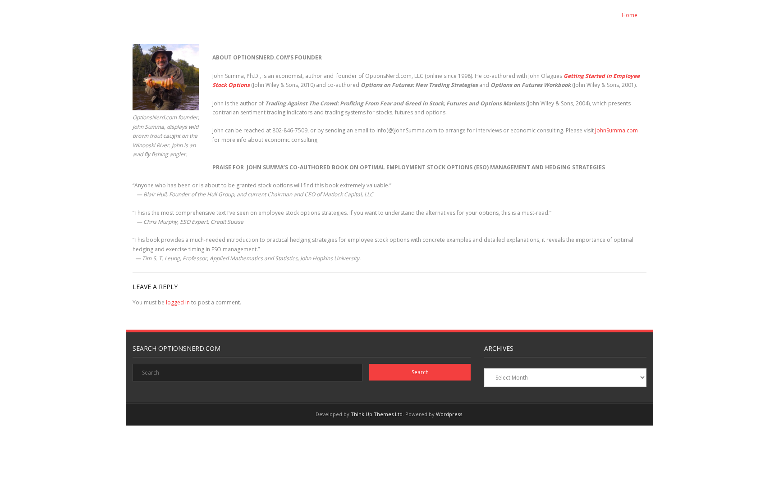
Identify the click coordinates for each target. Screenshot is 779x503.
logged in (178, 302)
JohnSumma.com (616, 130)
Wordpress (449, 414)
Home (629, 15)
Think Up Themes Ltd (377, 414)
